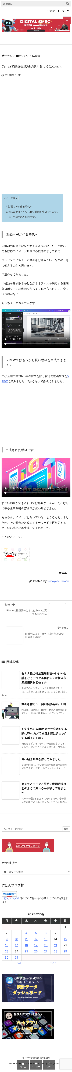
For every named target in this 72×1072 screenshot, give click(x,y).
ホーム (8, 55)
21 (55, 945)
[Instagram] (63, 10)
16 (6, 945)
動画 (37, 55)
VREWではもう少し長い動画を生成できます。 (32, 211)
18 (26, 945)
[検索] (67, 3)
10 (16, 939)
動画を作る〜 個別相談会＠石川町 (43, 704)
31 (16, 957)
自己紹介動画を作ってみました (41, 759)
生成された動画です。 (23, 216)
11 (26, 939)
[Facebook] (58, 10)
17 (16, 945)
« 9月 (18, 962)
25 (26, 951)
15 (65, 939)
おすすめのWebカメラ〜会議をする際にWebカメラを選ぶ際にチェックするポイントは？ (44, 733)
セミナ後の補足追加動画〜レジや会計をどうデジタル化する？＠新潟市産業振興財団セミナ (43, 678)
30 (7, 957)
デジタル (23, 55)
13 (45, 939)
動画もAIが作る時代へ (19, 206)
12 (36, 939)
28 (55, 951)
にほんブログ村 (10, 898)
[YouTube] (68, 10)
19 (36, 945)
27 (46, 951)
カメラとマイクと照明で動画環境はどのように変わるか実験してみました (43, 788)
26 (36, 951)
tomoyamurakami (58, 581)
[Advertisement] (31, 164)
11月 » (53, 962)
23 (7, 951)
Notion (52, 10)
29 (65, 951)
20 (46, 945)
